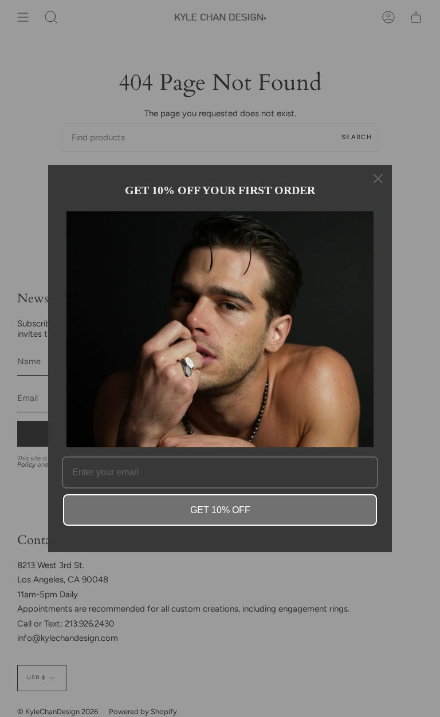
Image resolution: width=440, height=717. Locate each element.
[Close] (378, 178)
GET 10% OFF (220, 510)
